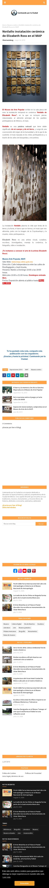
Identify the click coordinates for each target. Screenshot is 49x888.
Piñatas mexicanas (10, 631)
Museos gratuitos (24, 628)
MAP (26, 370)
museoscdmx (28, 833)
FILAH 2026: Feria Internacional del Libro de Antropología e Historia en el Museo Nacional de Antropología (29, 586)
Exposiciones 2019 (16, 370)
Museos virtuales (9, 833)
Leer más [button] (6, 877)
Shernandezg (7, 40)
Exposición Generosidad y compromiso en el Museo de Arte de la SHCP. (30, 408)
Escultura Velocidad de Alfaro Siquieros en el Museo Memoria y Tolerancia (29, 701)
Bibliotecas (7, 829)
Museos (6, 624)
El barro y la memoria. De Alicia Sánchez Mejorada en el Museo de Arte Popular (28, 388)
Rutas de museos (9, 635)
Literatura (7, 628)
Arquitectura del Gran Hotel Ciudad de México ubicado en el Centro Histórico (28, 679)
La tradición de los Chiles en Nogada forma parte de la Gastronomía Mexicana (29, 596)
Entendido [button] (24, 883)
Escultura (41, 624)
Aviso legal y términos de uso (12, 776)
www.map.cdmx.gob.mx (22, 262)
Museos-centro (12, 25)
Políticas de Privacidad (33, 773)
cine (14, 628)
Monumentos (32, 631)
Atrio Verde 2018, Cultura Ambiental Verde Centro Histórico (29, 649)
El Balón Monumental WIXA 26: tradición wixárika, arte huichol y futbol (28, 857)
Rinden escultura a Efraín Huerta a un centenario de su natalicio (27, 658)
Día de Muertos (29, 624)
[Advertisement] (20, 544)
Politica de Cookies (9, 773)
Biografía (22, 631)
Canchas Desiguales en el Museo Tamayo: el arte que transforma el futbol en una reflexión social (29, 711)
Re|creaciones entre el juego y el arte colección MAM (27, 398)
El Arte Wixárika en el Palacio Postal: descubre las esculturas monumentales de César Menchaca (29, 607)
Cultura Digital (16, 624)
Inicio (4, 25)
